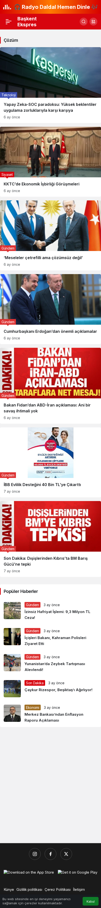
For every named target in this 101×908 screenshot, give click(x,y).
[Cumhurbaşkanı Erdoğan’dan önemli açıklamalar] (50, 309)
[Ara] (84, 22)
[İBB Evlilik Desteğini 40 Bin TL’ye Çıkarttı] (50, 462)
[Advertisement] (50, 785)
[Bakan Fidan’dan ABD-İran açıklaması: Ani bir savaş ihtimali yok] (50, 386)
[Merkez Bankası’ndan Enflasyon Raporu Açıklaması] (50, 714)
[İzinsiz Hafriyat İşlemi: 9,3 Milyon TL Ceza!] (50, 611)
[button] (93, 22)
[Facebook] (50, 854)
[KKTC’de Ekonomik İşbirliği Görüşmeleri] (50, 162)
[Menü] (8, 22)
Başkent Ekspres (27, 22)
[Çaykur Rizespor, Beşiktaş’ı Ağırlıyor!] (50, 688)
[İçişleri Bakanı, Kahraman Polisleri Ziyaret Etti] (50, 637)
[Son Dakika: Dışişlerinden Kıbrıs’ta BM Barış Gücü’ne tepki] (50, 539)
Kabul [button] (91, 901)
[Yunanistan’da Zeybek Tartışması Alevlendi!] (50, 663)
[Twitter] (66, 854)
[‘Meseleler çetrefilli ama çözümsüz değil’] (50, 235)
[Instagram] (35, 854)
